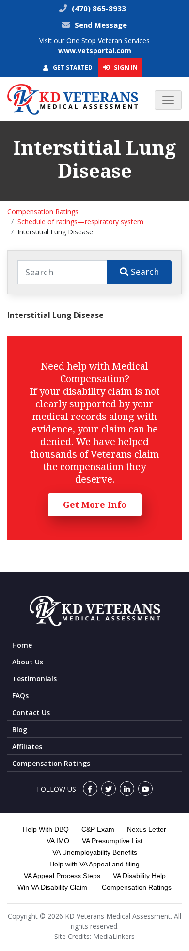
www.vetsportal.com (94, 50)
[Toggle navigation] (168, 100)
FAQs (20, 695)
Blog (19, 729)
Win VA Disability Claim (52, 887)
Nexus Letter (146, 829)
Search (143, 271)
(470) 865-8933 (98, 8)
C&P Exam (97, 829)
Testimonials (34, 678)
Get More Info (94, 504)
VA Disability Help (139, 875)
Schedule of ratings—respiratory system (80, 221)
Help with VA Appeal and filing (94, 864)
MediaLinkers (114, 936)
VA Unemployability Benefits (94, 852)
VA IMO (58, 841)
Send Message (101, 24)
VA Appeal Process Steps (62, 875)
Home (22, 644)
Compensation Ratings (43, 211)
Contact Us (31, 712)
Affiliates (27, 746)
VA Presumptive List (112, 841)
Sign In (125, 67)
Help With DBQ (46, 829)
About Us (27, 661)
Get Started (72, 67)
